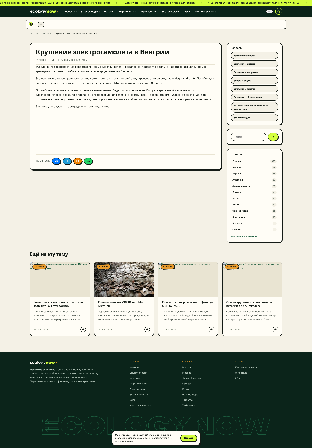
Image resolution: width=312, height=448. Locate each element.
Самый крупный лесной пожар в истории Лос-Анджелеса (249, 303)
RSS (237, 378)
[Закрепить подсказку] (41, 24)
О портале (241, 372)
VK (56, 161)
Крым (185, 389)
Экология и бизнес (244, 63)
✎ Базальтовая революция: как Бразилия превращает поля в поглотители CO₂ (257, 3)
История (109, 11)
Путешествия (149, 11)
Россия (186, 367)
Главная (34, 33)
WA (88, 161)
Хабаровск (188, 405)
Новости (71, 11)
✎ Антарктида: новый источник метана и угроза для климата (162, 3)
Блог (187, 11)
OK (77, 161)
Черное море (190, 394)
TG (67, 161)
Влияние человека (244, 55)
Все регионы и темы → (244, 236)
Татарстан (188, 399)
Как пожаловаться (206, 11)
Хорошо (188, 438)
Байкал (186, 383)
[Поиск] (278, 11)
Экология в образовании (248, 97)
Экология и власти (244, 88)
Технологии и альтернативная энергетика (251, 107)
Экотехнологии (171, 11)
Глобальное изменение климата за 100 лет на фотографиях (58, 303)
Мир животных (128, 11)
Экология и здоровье (246, 72)
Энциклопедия (90, 11)
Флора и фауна (242, 80)
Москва (186, 372)
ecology (43, 11)
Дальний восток (191, 378)
